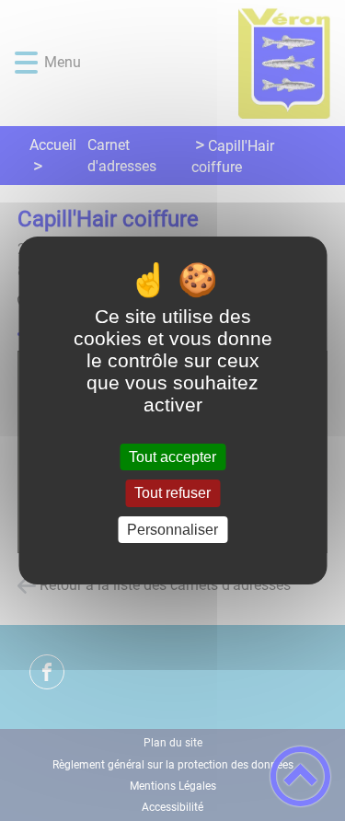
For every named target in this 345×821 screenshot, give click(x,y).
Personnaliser (172, 530)
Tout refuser (172, 494)
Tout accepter (172, 457)
